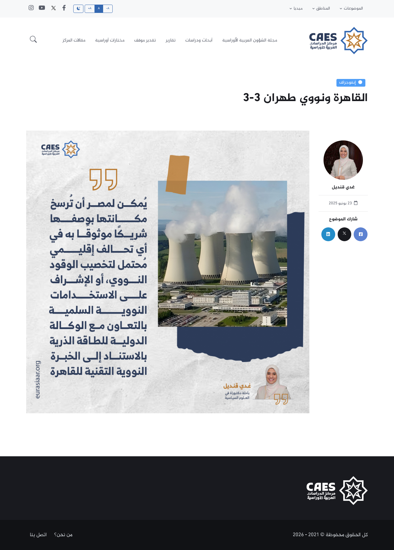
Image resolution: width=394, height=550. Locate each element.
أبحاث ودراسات (198, 40)
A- (108, 8)
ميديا (298, 8)
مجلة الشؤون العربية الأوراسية (249, 40)
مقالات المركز (73, 40)
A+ (90, 8)
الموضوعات (353, 8)
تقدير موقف (145, 40)
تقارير (170, 40)
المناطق (323, 8)
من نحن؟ (63, 535)
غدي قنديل (343, 188)
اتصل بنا (38, 535)
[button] (33, 40)
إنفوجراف (347, 82)
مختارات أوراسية (109, 40)
